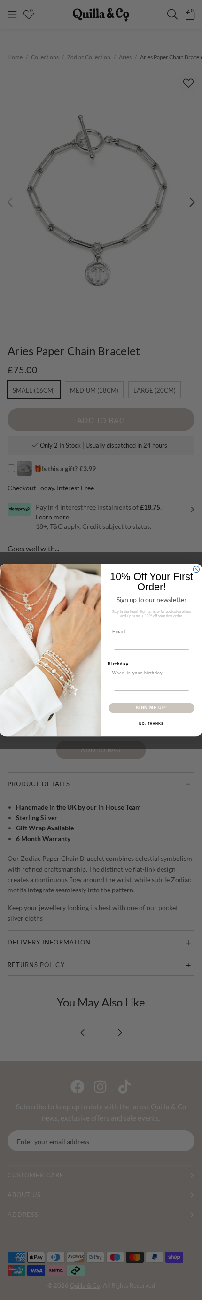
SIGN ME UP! (151, 708)
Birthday (118, 664)
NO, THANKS (151, 724)
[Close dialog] (196, 569)
